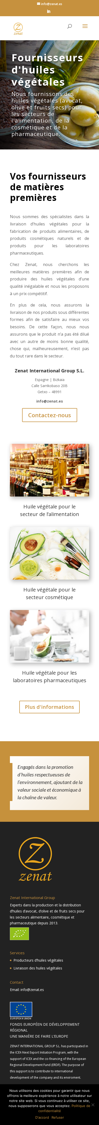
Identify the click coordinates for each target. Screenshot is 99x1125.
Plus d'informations (49, 706)
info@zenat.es (49, 401)
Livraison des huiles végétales (37, 968)
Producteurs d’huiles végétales (38, 960)
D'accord (42, 1117)
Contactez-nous (49, 415)
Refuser (58, 1117)
